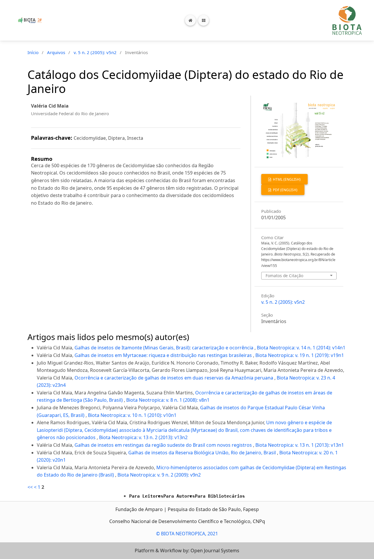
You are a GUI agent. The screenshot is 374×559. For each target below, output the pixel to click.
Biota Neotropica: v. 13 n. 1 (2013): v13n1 (299, 445)
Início (33, 52)
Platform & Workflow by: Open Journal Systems (187, 550)
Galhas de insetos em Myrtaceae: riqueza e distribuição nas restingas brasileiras (164, 355)
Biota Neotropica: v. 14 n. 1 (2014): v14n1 (301, 347)
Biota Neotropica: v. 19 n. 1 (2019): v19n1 (299, 355)
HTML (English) (286, 179)
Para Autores (179, 496)
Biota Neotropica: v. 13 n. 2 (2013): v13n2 (143, 437)
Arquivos (56, 52)
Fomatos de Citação (284, 275)
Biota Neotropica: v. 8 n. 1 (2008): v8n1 (167, 400)
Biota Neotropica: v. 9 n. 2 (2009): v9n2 (159, 475)
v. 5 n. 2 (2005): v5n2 (95, 52)
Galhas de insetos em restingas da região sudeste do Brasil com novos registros (164, 445)
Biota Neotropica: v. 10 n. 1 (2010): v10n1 (132, 415)
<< (30, 487)
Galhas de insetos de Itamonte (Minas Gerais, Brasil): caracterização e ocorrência (164, 347)
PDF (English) (284, 189)
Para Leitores (146, 496)
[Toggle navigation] (203, 20)
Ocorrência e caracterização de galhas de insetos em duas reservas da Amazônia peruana (174, 378)
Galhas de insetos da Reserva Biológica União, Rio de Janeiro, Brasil (202, 452)
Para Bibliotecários (220, 496)
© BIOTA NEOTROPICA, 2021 (187, 533)
